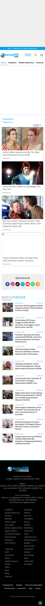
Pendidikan (28, 519)
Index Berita (8, 119)
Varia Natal (28, 549)
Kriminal (39, 63)
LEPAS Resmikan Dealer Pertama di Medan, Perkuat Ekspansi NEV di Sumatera (27, 351)
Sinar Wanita (10, 543)
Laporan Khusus (11, 561)
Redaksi (19, 585)
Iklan (30, 588)
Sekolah (27, 525)
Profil (7, 552)
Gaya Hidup (29, 555)
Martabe (8, 519)
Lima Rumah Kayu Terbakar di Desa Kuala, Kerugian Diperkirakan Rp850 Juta (28, 380)
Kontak (38, 588)
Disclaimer (22, 588)
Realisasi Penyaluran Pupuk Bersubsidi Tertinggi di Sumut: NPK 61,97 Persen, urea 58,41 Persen (28, 425)
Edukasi (27, 552)
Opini (26, 534)
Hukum (27, 522)
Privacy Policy (9, 588)
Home (3, 63)
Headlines (12, 63)
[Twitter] (23, 284)
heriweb (32, 597)
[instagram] (12, 284)
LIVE (28, 55)
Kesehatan (28, 531)
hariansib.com (20, 597)
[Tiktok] (17, 284)
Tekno (7, 567)
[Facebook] (7, 284)
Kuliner (7, 558)
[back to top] (40, 603)
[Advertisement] (22, 22)
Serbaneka (28, 528)
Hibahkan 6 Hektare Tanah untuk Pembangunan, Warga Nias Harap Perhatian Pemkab (28, 366)
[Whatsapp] (33, 284)
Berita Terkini (29, 546)
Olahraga (28, 510)
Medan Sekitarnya (26, 63)
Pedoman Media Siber (34, 585)
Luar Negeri (9, 525)
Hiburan (27, 513)
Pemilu (7, 564)
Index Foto (8, 122)
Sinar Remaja (10, 537)
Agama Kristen (11, 531)
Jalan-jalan (28, 561)
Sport (26, 558)
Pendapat (28, 564)
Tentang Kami (8, 585)
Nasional (8, 576)
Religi (7, 573)
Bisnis (7, 570)
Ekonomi (27, 516)
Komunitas (9, 555)
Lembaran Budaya (12, 534)
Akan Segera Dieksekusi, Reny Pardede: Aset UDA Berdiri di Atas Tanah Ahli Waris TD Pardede (28, 411)
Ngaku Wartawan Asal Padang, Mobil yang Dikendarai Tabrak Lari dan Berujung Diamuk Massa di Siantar (29, 396)
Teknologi (9, 549)
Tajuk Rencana (30, 537)
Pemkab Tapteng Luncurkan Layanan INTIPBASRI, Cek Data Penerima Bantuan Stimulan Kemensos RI (28, 338)
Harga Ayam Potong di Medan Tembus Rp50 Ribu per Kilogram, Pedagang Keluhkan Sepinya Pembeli (28, 440)
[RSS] (38, 284)
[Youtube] (28, 284)
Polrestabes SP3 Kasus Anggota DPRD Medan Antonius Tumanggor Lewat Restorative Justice (27, 324)
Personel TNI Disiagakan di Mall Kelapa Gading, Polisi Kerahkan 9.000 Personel (29, 308)
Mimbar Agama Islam (14, 528)
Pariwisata (9, 540)
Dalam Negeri (10, 522)
